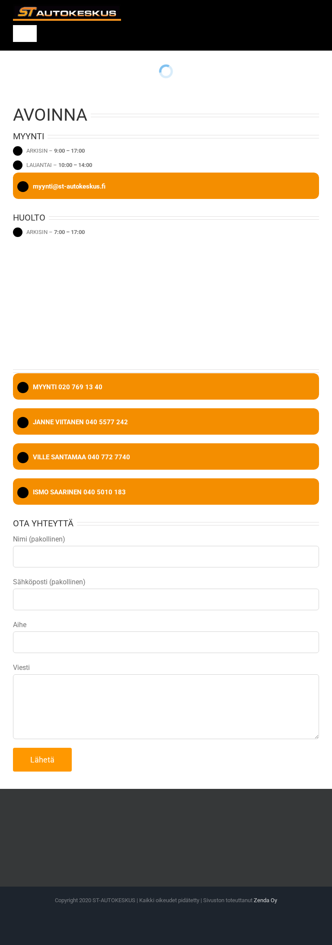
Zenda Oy (265, 900)
